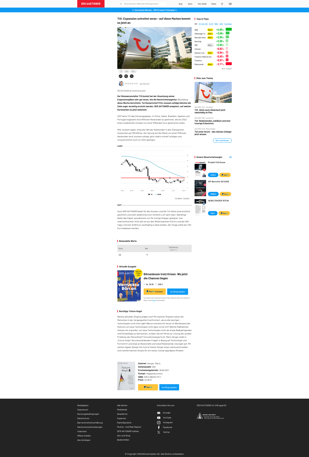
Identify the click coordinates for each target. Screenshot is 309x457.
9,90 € (213, 213)
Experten (121, 418)
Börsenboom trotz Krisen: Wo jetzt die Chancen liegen (166, 276)
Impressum (82, 409)
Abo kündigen (83, 440)
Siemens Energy (200, 53)
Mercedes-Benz (200, 37)
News (133, 71)
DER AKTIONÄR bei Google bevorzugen (131, 91)
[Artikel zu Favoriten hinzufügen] (131, 76)
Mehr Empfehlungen (222, 140)
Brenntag (198, 41)
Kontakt (167, 412)
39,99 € (213, 175)
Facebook (167, 427)
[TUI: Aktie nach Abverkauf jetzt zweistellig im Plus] (213, 92)
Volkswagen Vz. (200, 33)
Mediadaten (82, 405)
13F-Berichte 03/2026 (218, 181)
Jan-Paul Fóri (144, 84)
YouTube (167, 417)
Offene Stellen (84, 435)
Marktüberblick (124, 422)
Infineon (198, 49)
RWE (196, 45)
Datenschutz (83, 418)
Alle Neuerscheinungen (227, 157)
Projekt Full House (216, 162)
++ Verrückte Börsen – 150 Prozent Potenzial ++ (154, 10)
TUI (121, 71)
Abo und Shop (123, 435)
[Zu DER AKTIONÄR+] (202, 3)
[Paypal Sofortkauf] (148, 387)
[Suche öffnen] (121, 4)
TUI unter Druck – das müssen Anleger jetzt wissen (213, 132)
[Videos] (214, 3)
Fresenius (198, 60)
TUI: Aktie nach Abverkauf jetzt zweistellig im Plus (210, 111)
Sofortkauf (159, 292)
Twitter (166, 432)
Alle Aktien (122, 405)
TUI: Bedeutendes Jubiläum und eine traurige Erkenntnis (212, 122)
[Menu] (230, 3)
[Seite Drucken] (126, 76)
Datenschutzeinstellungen (89, 427)
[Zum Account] (190, 3)
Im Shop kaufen (177, 291)
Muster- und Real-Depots (129, 426)
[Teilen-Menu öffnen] (120, 76)
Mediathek (122, 409)
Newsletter (122, 414)
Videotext (82, 431)
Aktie (126, 71)
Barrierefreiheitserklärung (90, 422)
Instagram (168, 422)
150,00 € (213, 194)
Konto (154, 300)
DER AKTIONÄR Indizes (128, 431)
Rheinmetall (199, 64)
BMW (196, 30)
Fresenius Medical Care (203, 56)
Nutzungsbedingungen (88, 414)
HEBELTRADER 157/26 (218, 200)
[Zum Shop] (180, 3)
